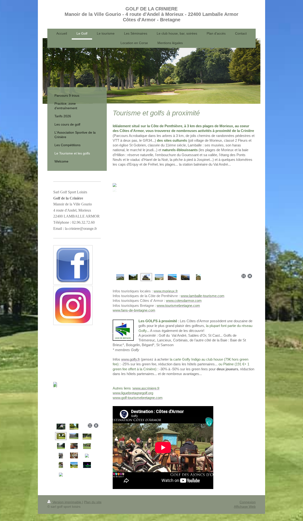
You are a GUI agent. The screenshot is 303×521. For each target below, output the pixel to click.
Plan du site (93, 502)
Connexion (248, 502)
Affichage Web (245, 506)
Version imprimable (67, 502)
